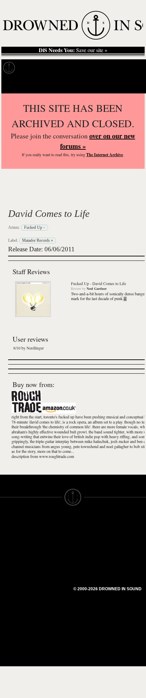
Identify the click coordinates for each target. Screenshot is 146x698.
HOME (8, 535)
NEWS (7, 547)
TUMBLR (47, 581)
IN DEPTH (12, 553)
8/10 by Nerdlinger (28, 348)
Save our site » (73, 50)
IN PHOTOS (14, 560)
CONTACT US (53, 523)
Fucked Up (40, 197)
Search (131, 85)
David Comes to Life (49, 213)
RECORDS (13, 566)
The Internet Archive (104, 155)
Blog (127, 67)
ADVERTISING (90, 541)
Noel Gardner (97, 288)
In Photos (99, 67)
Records (34, 67)
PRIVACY (84, 535)
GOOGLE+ (49, 556)
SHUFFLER (50, 575)
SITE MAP (12, 541)
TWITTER (48, 568)
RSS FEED (49, 593)
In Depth (66, 67)
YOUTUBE (49, 587)
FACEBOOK (51, 562)
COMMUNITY (16, 609)
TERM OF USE (90, 529)
